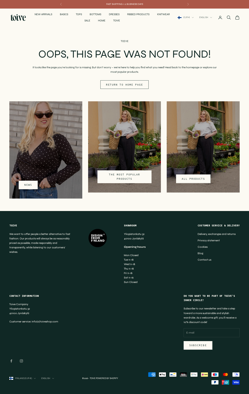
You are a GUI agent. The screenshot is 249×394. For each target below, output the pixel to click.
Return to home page (124, 84)
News (28, 184)
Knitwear (163, 14)
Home (101, 20)
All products (193, 178)
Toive (116, 20)
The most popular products (124, 176)
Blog (200, 253)
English (203, 17)
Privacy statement (209, 240)
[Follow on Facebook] (11, 361)
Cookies (203, 247)
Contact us (204, 259)
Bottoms (95, 14)
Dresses (114, 14)
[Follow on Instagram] (21, 361)
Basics (64, 14)
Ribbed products (138, 14)
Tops (79, 14)
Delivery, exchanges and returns (217, 234)
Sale (87, 20)
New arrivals (43, 14)
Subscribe (198, 345)
